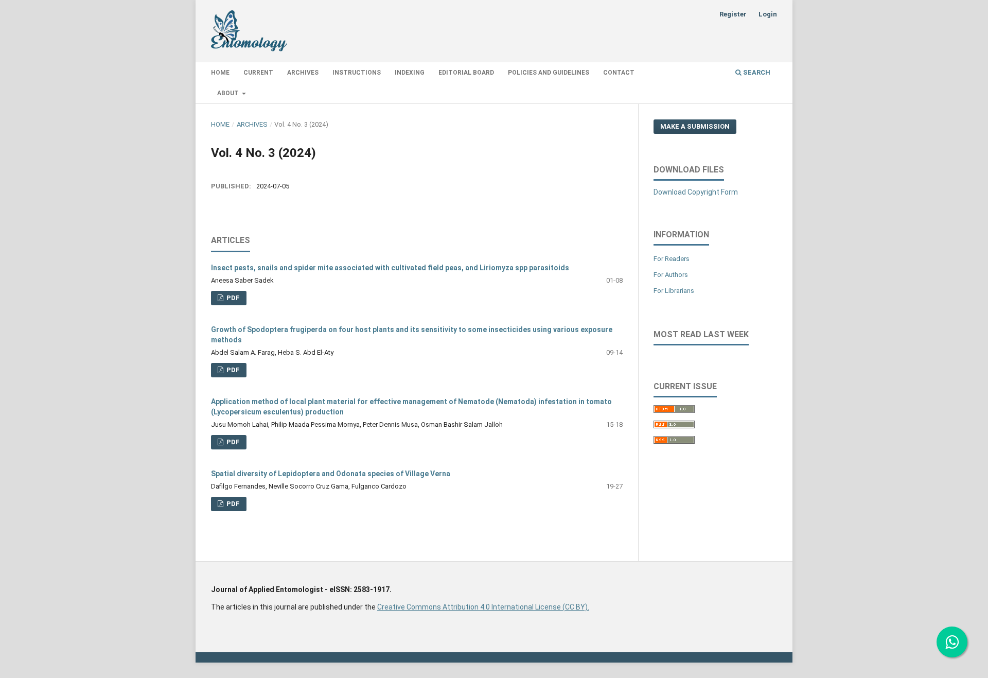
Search (756, 72)
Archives (303, 72)
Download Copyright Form (696, 192)
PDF (232, 298)
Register (733, 14)
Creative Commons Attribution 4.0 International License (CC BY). (483, 607)
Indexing (410, 72)
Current (258, 72)
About (228, 93)
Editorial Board (466, 72)
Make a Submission (695, 126)
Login (767, 14)
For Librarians (674, 290)
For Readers (672, 259)
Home (220, 72)
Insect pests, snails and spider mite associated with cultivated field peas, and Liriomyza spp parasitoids (390, 268)
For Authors (671, 275)
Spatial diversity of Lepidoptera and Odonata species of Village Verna (330, 474)
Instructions (356, 72)
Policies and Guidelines (548, 72)
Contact (618, 72)
